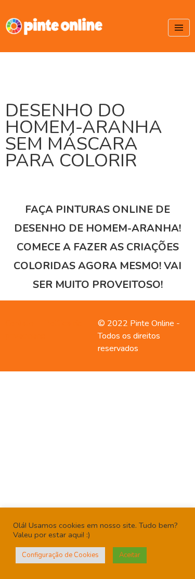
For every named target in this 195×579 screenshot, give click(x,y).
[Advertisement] (97, 473)
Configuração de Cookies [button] (60, 555)
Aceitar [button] (129, 555)
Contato (19, 323)
